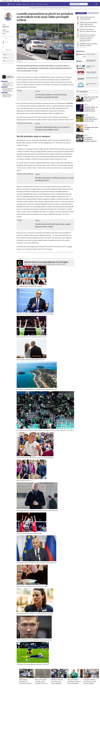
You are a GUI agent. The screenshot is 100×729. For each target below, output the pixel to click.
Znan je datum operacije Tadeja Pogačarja (87, 18)
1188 (20, 0)
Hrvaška (4, 54)
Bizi (9, 0)
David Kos (5, 26)
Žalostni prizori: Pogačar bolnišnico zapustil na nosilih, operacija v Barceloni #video (87, 37)
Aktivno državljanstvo (43, 7)
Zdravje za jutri (58, 7)
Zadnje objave (93, 13)
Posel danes (39, 4)
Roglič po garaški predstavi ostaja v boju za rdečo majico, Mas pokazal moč (88, 24)
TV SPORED (4, 0)
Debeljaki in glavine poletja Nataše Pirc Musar (88, 44)
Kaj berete (81, 13)
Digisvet (33, 4)
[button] (3, 4)
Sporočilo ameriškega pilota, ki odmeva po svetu (88, 30)
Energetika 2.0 (34, 7)
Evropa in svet (26, 4)
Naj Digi (51, 7)
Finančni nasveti (66, 7)
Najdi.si (12, 0)
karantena (5, 57)
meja (4, 60)
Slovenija (18, 4)
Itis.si (17, 0)
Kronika (46, 4)
